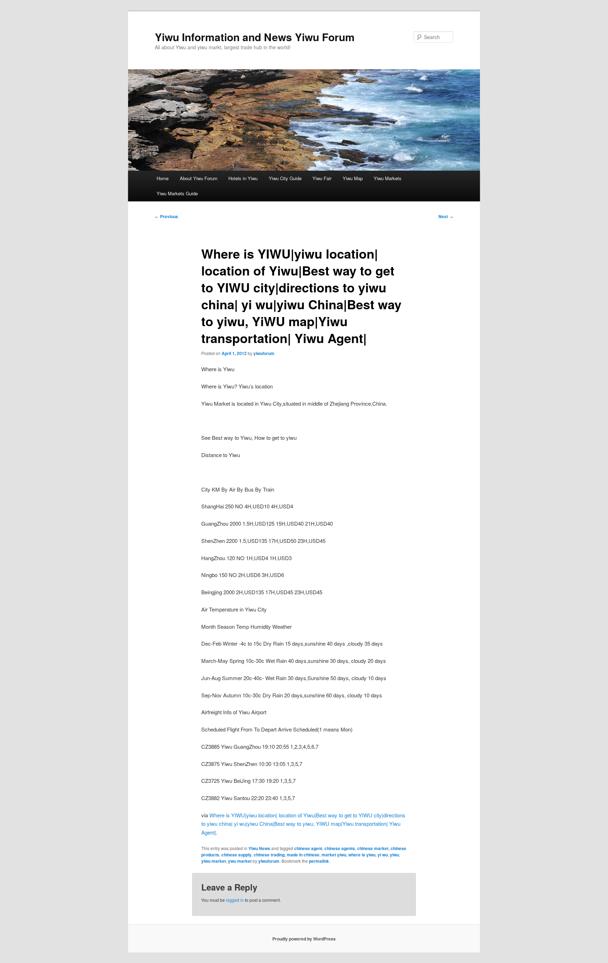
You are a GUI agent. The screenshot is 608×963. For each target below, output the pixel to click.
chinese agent (308, 848)
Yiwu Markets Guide (177, 193)
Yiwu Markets (387, 178)
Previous (166, 216)
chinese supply (236, 854)
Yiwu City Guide (285, 178)
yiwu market (213, 861)
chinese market (372, 848)
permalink (319, 861)
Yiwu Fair (321, 178)
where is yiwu (361, 854)
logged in (235, 900)
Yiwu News (259, 848)
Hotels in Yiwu (243, 178)
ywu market (240, 861)
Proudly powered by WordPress (304, 939)
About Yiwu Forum (198, 178)
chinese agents (339, 848)
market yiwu (334, 854)
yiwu (394, 854)
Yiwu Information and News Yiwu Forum (255, 36)
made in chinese (303, 854)
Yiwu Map (353, 178)
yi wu (383, 854)
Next (445, 216)
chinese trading (269, 854)
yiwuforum (263, 353)
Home (163, 178)
